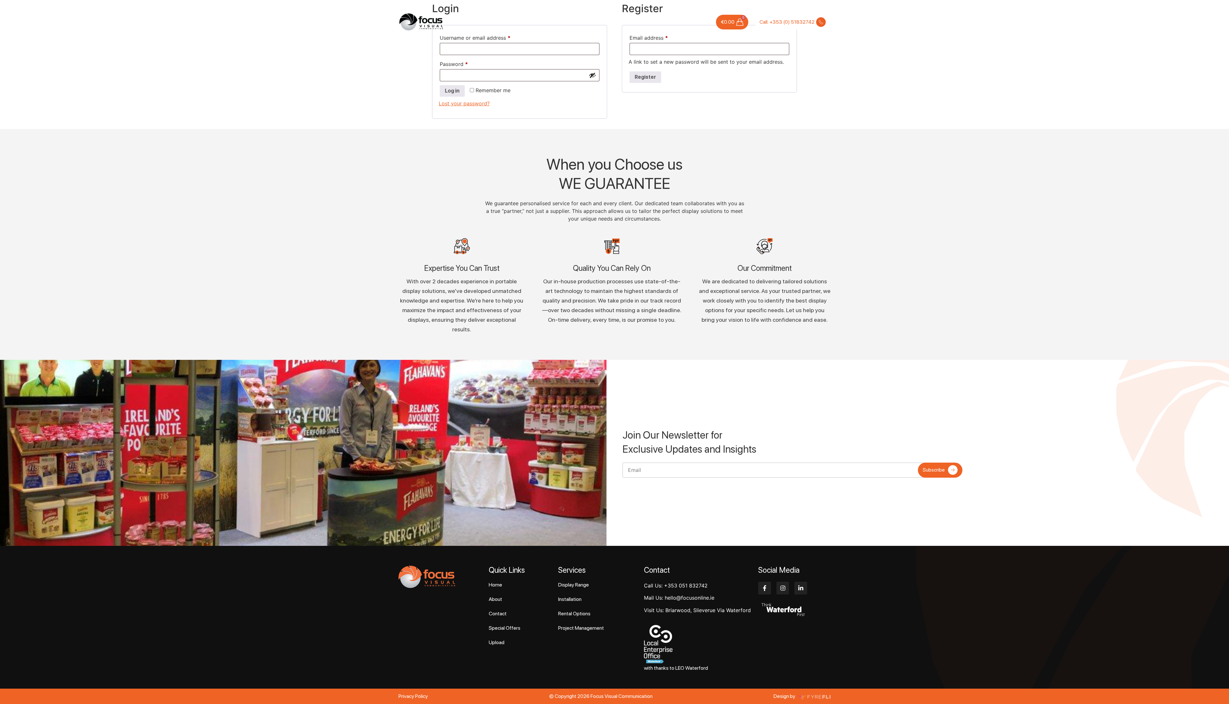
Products (583, 22)
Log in (452, 91)
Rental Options (574, 614)
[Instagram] (782, 588)
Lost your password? (464, 103)
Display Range (573, 585)
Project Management (581, 628)
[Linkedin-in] (800, 588)
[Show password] (592, 75)
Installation (570, 599)
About (529, 22)
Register (645, 77)
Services (550, 22)
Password (464, 63)
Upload (678, 22)
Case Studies (613, 22)
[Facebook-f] (764, 588)
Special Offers (649, 22)
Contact (700, 22)
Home (510, 22)
